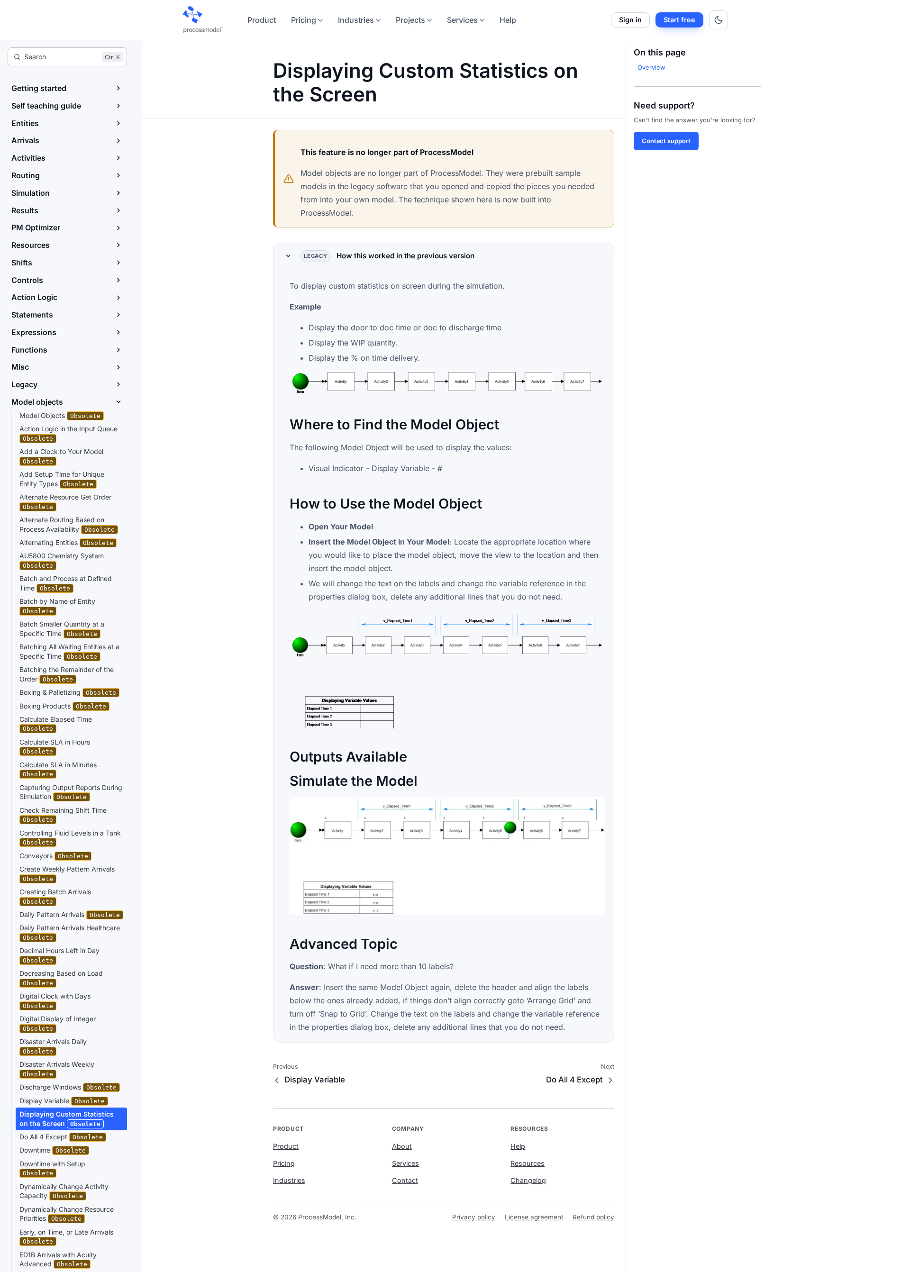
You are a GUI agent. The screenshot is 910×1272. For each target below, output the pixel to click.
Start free (679, 20)
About (402, 1146)
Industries (356, 20)
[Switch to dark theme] (718, 19)
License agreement (534, 1217)
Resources (527, 1163)
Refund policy (593, 1217)
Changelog (528, 1180)
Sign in (630, 20)
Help (508, 20)
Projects (410, 20)
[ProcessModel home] (203, 20)
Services (462, 20)
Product (261, 20)
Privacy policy (473, 1217)
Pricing (303, 20)
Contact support (666, 141)
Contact (405, 1180)
